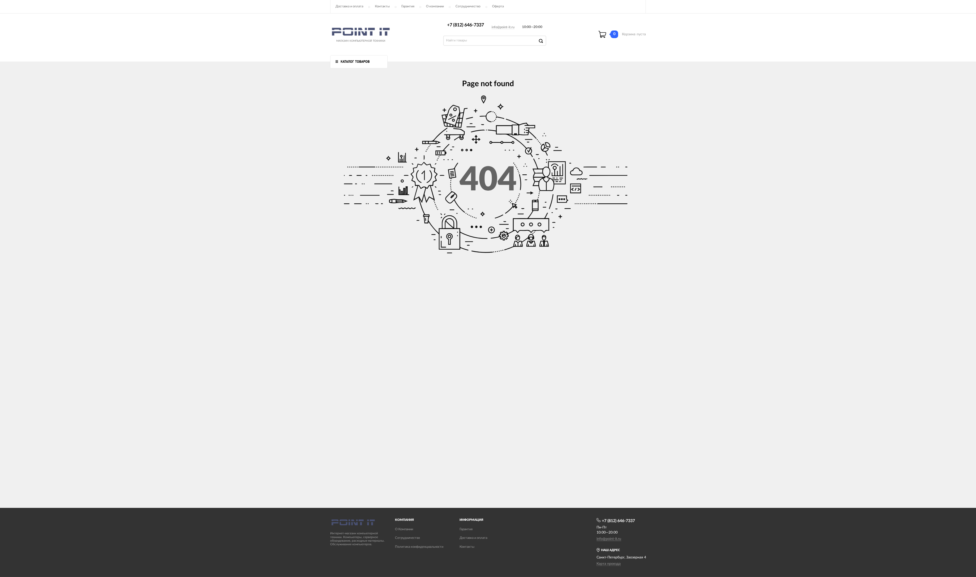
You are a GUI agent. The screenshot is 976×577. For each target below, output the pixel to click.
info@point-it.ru (503, 27)
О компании (435, 6)
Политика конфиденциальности (419, 547)
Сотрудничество (467, 6)
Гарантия (407, 6)
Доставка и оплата (349, 6)
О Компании (404, 529)
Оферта (498, 6)
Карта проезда (609, 564)
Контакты (382, 6)
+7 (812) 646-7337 (465, 25)
